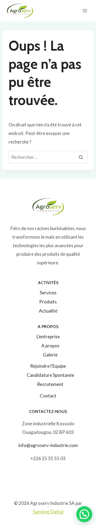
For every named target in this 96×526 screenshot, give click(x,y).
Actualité (48, 311)
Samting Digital (48, 511)
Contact (48, 396)
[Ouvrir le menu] (85, 10)
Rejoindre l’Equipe (48, 366)
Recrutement (50, 384)
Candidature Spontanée (50, 375)
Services (48, 292)
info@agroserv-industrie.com (48, 445)
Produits (48, 302)
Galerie (50, 355)
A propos (50, 345)
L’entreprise (48, 336)
